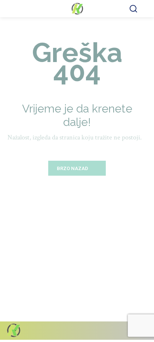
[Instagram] (113, 330)
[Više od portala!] (77, 9)
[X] (126, 330)
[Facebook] (100, 330)
